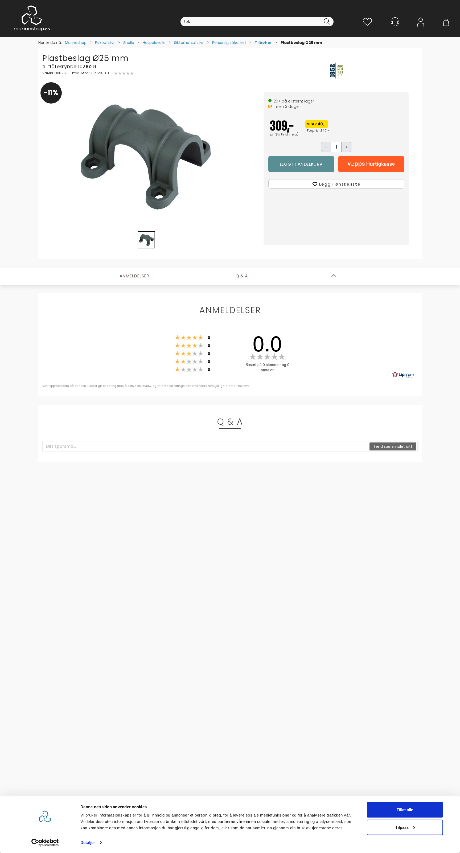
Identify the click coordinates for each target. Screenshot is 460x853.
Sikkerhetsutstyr (189, 42)
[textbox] (206, 446)
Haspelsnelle (154, 42)
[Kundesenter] (395, 21)
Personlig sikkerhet (229, 42)
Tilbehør (263, 42)
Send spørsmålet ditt (392, 446)
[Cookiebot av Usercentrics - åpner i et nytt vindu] (45, 843)
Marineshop (76, 42)
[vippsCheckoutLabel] (371, 164)
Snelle (128, 42)
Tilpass (402, 827)
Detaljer (87, 842)
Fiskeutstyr (105, 42)
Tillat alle (405, 809)
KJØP (301, 164)
